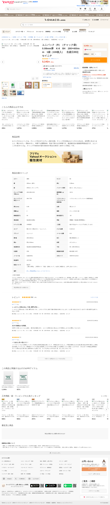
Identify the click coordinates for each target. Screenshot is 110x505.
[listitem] (11, 461)
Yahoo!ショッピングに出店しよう (95, 5)
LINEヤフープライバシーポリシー (20, 502)
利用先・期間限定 (51, 70)
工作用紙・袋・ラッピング (35, 37)
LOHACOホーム (6, 37)
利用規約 (48, 502)
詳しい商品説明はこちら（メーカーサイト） (39, 271)
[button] (97, 54)
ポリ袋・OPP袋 (49, 37)
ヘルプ (106, 5)
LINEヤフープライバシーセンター (37, 502)
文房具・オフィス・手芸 (19, 37)
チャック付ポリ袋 (60, 37)
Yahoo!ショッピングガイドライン (65, 502)
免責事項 (54, 502)
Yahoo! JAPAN (81, 5)
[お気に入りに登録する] (37, 78)
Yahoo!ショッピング (6, 502)
